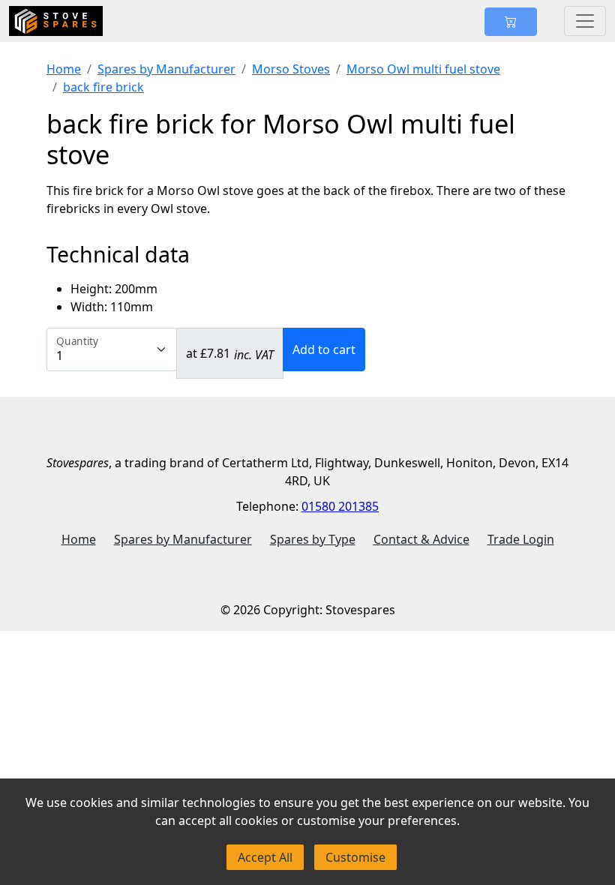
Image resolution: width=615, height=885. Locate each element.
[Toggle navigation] (585, 21)
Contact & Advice (422, 539)
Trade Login (521, 539)
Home (63, 69)
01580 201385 (340, 506)
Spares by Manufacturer (167, 69)
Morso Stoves (291, 69)
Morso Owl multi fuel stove (423, 69)
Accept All (265, 857)
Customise (356, 857)
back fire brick (103, 87)
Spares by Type (313, 539)
